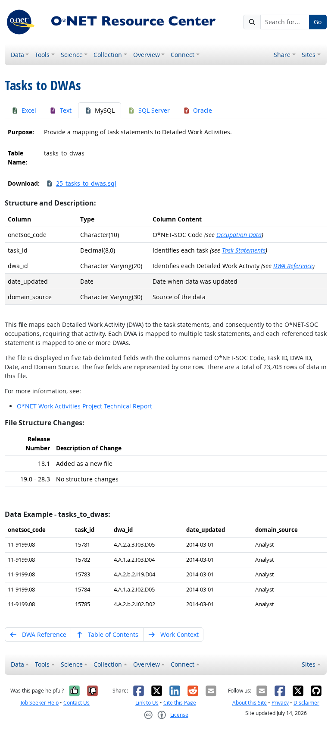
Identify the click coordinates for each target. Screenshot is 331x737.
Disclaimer (306, 702)
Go (318, 22)
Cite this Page (179, 702)
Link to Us (147, 702)
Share (282, 55)
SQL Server (154, 110)
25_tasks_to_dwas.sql (86, 183)
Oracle (202, 110)
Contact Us (76, 702)
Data (17, 55)
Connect (182, 55)
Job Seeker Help (40, 702)
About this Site (249, 702)
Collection (108, 55)
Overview (146, 55)
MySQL (105, 110)
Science (72, 55)
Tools (42, 55)
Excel (29, 110)
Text (66, 110)
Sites (308, 55)
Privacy (280, 702)
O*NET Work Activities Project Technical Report (84, 406)
